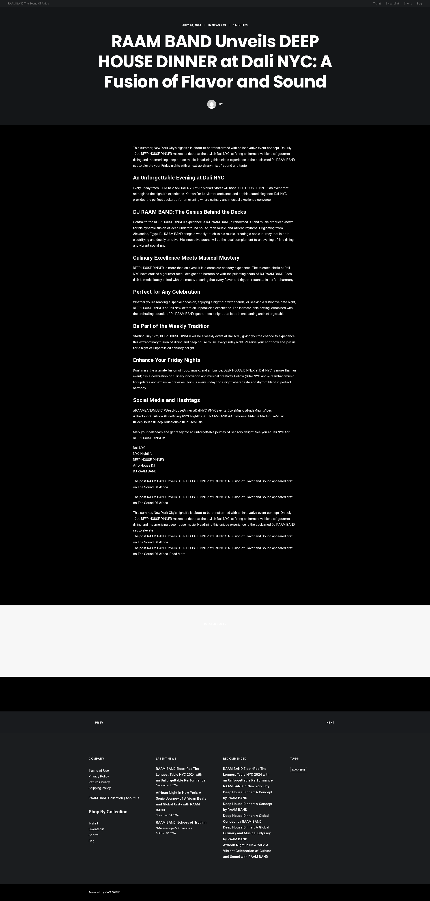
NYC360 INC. (112, 892)
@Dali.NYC (252, 376)
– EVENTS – (245, 18)
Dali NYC (223, 154)
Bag (419, 3)
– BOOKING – (219, 18)
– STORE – (290, 18)
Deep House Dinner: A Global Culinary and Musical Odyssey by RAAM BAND (247, 833)
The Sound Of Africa (153, 487)
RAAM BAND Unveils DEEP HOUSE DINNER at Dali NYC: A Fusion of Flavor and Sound (209, 481)
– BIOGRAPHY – (166, 18)
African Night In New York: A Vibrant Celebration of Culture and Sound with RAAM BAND (247, 851)
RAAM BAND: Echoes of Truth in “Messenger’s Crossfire (181, 825)
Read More (177, 554)
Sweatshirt (392, 3)
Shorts (408, 3)
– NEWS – (268, 18)
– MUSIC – (193, 18)
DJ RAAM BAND (283, 160)
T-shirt (377, 3)
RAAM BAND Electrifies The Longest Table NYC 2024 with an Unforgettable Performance (176, 777)
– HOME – (139, 18)
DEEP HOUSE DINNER (156, 154)
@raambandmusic (280, 376)
